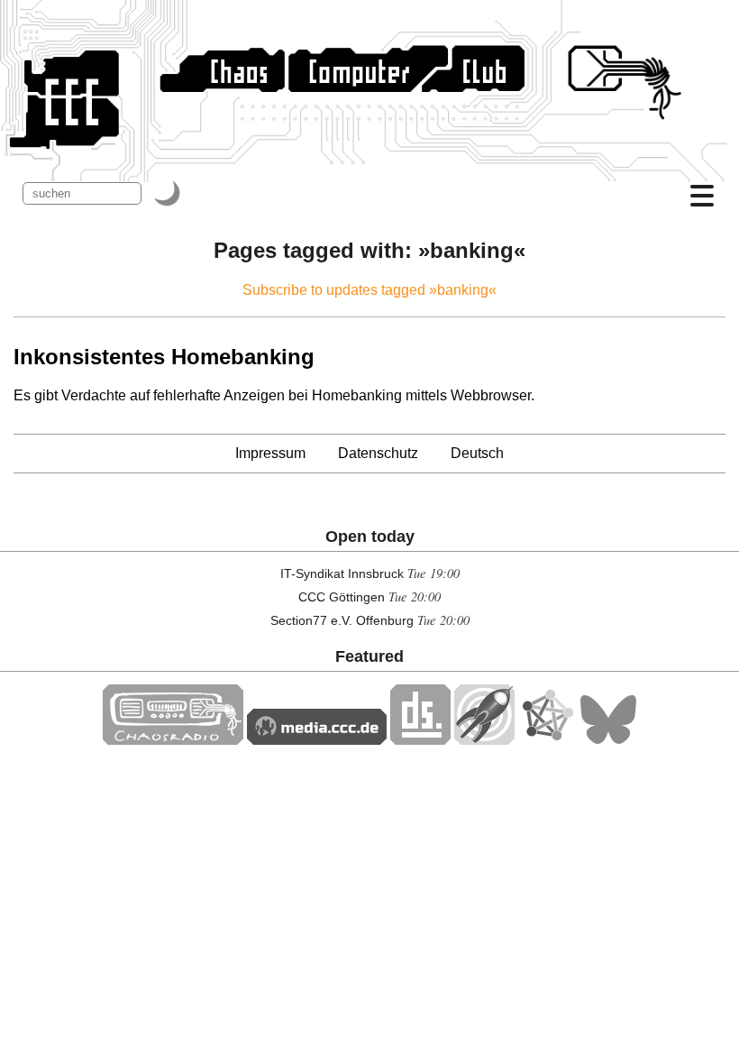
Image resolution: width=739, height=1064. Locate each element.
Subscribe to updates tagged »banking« (369, 290)
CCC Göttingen (341, 597)
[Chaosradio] (173, 740)
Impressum (270, 453)
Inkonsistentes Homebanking (164, 356)
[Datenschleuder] (420, 740)
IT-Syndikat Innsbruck (342, 573)
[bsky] (608, 740)
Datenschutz (378, 453)
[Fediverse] (547, 740)
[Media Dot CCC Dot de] (317, 740)
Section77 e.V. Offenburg (342, 620)
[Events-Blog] (484, 740)
